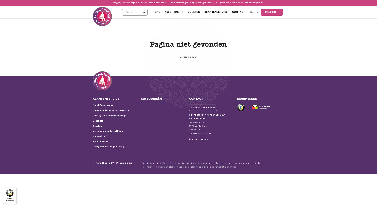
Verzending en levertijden (108, 131)
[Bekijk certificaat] (261, 107)
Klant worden (100, 142)
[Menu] (15, 189)
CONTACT (238, 12)
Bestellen (98, 121)
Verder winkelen (188, 57)
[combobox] (134, 12)
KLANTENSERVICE (216, 12)
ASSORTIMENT (173, 12)
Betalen (97, 126)
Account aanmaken (203, 108)
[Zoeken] (144, 12)
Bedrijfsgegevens (103, 105)
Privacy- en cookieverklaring (109, 116)
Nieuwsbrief (100, 136)
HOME (156, 12)
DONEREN (193, 12)
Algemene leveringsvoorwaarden (112, 111)
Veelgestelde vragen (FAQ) (108, 147)
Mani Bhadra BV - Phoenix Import (115, 163)
